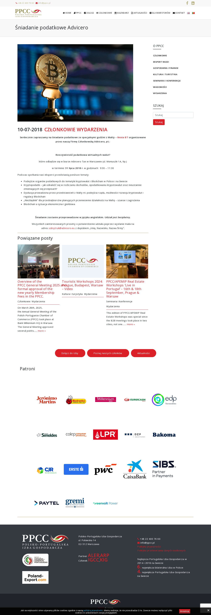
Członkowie (160, 55)
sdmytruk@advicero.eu (62, 228)
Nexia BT (122, 137)
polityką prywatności (93, 610)
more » (42, 330)
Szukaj (159, 122)
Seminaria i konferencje (167, 80)
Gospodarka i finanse (165, 68)
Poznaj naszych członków (108, 353)
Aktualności (143, 353)
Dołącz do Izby (70, 353)
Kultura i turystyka (165, 74)
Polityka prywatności (149, 546)
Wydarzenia (160, 93)
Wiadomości (160, 87)
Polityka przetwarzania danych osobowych (161, 550)
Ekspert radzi (161, 61)
